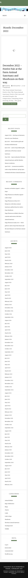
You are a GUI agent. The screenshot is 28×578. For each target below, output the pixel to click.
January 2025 (8, 304)
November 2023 (9, 345)
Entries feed (8, 548)
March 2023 (8, 371)
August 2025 (8, 282)
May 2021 (7, 440)
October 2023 (8, 348)
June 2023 (7, 361)
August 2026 (8, 247)
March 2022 (8, 408)
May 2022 (7, 402)
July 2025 (7, 285)
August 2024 (8, 320)
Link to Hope (8, 516)
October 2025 (8, 276)
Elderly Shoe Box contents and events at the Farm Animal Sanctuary (14, 216)
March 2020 (8, 481)
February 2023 (8, 374)
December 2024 (9, 307)
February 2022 (8, 412)
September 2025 (9, 279)
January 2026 (8, 266)
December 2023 (9, 342)
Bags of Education (9, 503)
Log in (6, 544)
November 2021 (9, 421)
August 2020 (8, 465)
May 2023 (7, 364)
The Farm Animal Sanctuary (12, 522)
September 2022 (9, 390)
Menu (5, 15)
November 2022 (9, 383)
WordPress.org (9, 554)
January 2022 (8, 415)
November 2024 (9, 311)
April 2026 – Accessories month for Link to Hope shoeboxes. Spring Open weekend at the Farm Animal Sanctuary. (15, 169)
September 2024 (9, 317)
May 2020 (7, 475)
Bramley (7, 85)
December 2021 (9, 418)
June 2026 (7, 251)
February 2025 (8, 301)
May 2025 (7, 292)
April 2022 (7, 405)
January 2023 (8, 377)
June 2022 (7, 399)
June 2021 (7, 437)
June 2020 (7, 472)
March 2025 (8, 298)
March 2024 (8, 333)
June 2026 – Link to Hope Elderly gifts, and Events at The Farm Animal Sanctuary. (15, 151)
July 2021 (7, 434)
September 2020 (9, 462)
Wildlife (7, 529)
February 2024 (8, 336)
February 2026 (8, 263)
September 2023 (9, 352)
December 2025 (9, 270)
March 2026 (8, 260)
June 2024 (7, 326)
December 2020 (9, 453)
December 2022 (9, 380)
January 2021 (8, 450)
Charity (7, 510)
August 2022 (8, 393)
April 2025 (7, 295)
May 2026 (7, 254)
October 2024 (8, 314)
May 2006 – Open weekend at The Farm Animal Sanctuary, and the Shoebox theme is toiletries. (15, 160)
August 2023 (8, 355)
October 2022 (8, 386)
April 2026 (7, 257)
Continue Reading (10, 103)
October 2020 (8, 459)
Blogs (6, 506)
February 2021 (8, 446)
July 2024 (7, 323)
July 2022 (7, 396)
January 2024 (8, 339)
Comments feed (9, 551)
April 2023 (7, 367)
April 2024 (7, 330)
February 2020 (8, 484)
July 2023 (7, 358)
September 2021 (9, 427)
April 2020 (7, 478)
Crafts (6, 513)
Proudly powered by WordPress (13, 571)
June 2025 (7, 288)
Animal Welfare (9, 500)
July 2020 (7, 468)
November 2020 (9, 456)
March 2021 (8, 443)
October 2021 (8, 424)
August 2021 (8, 431)
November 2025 (9, 273)
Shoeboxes (7, 519)
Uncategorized (9, 525)
